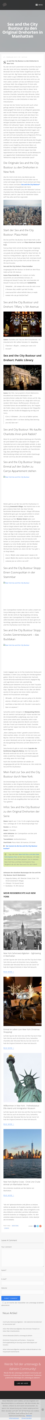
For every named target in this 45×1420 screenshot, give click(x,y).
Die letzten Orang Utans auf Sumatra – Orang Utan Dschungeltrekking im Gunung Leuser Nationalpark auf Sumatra (20, 1342)
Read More (8, 971)
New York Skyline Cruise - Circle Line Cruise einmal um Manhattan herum (21, 1183)
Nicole (24, 57)
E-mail (4, 1279)
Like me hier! (22, 1383)
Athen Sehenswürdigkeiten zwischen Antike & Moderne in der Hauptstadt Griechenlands (22, 1350)
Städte (6, 1228)
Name (3, 1270)
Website (4, 1288)
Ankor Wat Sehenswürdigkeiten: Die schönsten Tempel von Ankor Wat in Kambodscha (21, 1330)
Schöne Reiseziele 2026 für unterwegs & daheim (17, 1336)
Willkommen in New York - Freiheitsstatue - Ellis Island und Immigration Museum (21, 1107)
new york (15, 1225)
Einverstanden (27, 1418)
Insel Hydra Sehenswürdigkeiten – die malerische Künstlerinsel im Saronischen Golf (22, 1323)
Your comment (6, 1247)
